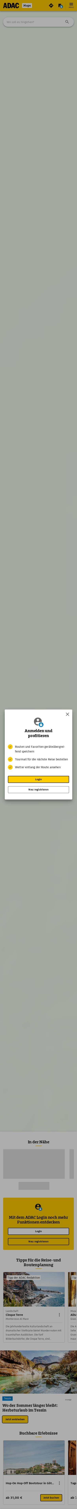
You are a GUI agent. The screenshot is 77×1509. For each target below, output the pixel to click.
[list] (38, 757)
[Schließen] (67, 714)
